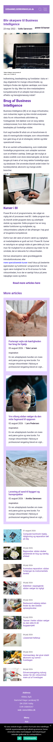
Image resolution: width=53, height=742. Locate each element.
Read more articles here (26, 283)
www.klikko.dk (28, 710)
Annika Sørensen (33, 498)
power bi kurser (42, 27)
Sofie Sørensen (25, 29)
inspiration (13, 353)
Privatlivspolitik (30, 738)
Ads (26, 721)
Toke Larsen (31, 348)
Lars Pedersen (32, 423)
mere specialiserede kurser (15, 262)
